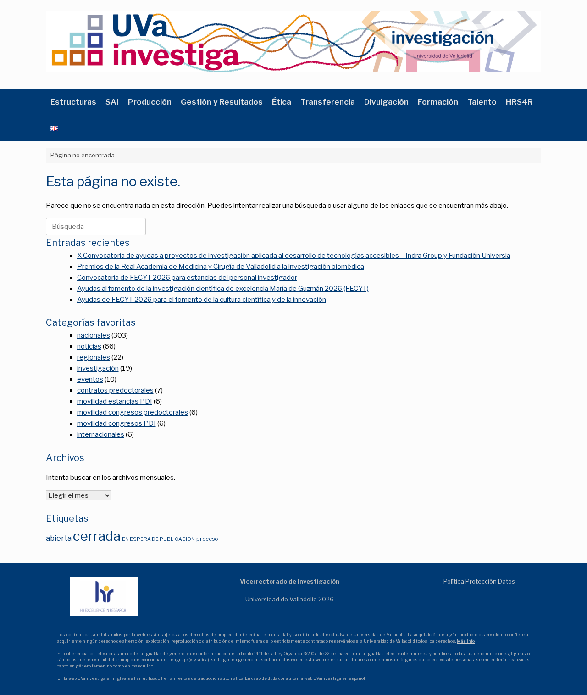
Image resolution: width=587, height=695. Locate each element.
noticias (89, 346)
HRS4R (519, 101)
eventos (90, 379)
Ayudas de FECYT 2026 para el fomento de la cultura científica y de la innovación (201, 299)
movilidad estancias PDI (114, 401)
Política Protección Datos (479, 581)
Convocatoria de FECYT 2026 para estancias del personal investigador (187, 277)
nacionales (93, 335)
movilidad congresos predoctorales (132, 412)
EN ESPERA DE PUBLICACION (158, 539)
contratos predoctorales (115, 390)
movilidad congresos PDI (116, 423)
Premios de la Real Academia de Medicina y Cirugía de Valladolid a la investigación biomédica (220, 266)
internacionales (100, 434)
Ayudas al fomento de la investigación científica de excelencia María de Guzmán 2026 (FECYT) (223, 288)
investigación (98, 368)
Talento (482, 101)
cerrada (97, 536)
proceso (207, 538)
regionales (93, 357)
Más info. (466, 641)
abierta (59, 538)
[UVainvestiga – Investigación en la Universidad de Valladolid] (293, 41)
